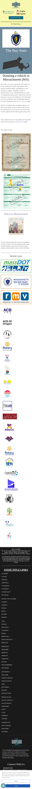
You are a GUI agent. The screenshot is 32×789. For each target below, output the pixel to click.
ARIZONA (4, 579)
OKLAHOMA (5, 687)
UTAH (3, 712)
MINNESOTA (5, 646)
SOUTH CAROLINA (7, 700)
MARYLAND (5, 636)
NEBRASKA (5, 658)
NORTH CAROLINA (7, 678)
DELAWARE (5, 595)
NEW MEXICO (6, 671)
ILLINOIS (4, 614)
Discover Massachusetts (16, 214)
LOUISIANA (5, 630)
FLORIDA (4, 602)
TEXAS (4, 709)
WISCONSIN (5, 728)
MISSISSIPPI (5, 649)
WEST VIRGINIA (6, 725)
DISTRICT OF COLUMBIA (9, 599)
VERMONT (5, 715)
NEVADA (4, 661)
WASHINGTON (6, 722)
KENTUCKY (5, 627)
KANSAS (4, 624)
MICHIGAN (5, 642)
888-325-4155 (20, 122)
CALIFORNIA (5, 585)
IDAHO (4, 611)
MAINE (4, 633)
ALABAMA (5, 573)
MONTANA (5, 655)
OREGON (4, 690)
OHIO (3, 684)
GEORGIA (4, 605)
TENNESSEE (5, 706)
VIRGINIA (4, 718)
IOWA (3, 621)
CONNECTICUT (6, 592)
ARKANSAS (5, 582)
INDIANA (4, 617)
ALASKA (4, 576)
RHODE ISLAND (6, 697)
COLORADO (5, 589)
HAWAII (4, 608)
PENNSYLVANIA (6, 693)
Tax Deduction (23, 101)
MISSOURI (5, 652)
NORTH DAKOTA (7, 681)
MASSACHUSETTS (7, 639)
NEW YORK (5, 675)
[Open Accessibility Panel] (3, 785)
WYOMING (5, 731)
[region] (16, 50)
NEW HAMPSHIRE (7, 665)
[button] (16, 24)
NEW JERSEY (5, 668)
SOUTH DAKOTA (6, 703)
